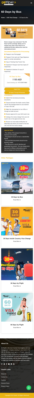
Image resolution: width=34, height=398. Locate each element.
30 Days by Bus (17, 197)
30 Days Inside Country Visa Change (17, 238)
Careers (3, 380)
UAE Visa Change (12, 17)
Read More (16, 200)
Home (3, 17)
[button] (31, 3)
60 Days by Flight (17, 325)
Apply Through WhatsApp (17, 92)
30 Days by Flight (17, 283)
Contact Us (4, 377)
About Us (3, 374)
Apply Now (17, 89)
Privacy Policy (5, 386)
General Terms (5, 383)
